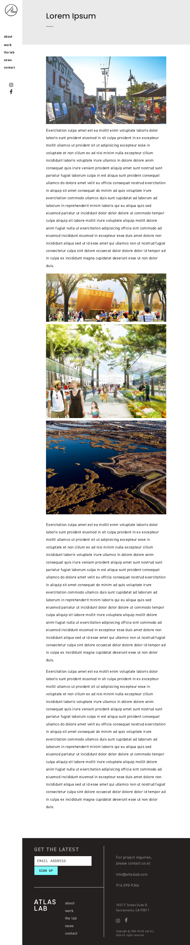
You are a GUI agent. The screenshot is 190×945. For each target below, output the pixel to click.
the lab (9, 52)
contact (9, 67)
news (8, 60)
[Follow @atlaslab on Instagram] (11, 85)
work (8, 45)
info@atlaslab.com (132, 874)
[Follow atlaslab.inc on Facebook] (11, 91)
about (8, 36)
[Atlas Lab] (16, 19)
